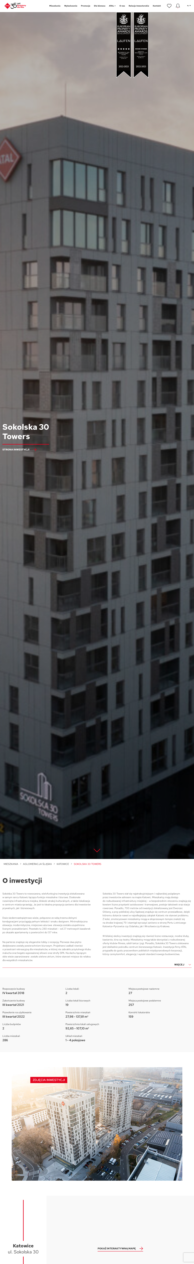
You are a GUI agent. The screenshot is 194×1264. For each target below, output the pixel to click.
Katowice (63, 864)
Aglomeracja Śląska (37, 864)
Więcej (179, 964)
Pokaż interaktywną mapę (117, 1248)
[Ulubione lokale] (169, 6)
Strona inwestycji (15, 449)
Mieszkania (11, 864)
